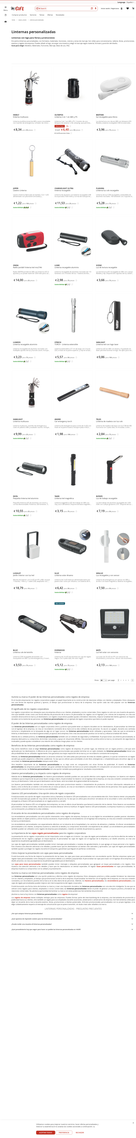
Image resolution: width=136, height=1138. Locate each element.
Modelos (28, 46)
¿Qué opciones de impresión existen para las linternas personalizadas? (36, 919)
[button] (130, 2)
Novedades (60, 15)
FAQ (67, 46)
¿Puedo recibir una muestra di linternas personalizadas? (31, 924)
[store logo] (17, 9)
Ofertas (50, 15)
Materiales (36, 46)
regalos (65, 894)
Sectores (33, 15)
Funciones (45, 46)
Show (96, 680)
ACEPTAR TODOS (45, 1132)
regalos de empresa (22, 897)
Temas (41, 15)
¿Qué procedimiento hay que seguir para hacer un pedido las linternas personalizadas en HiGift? (46, 929)
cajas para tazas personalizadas (28, 864)
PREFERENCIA (64, 1132)
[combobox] (66, 8)
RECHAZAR (80, 1132)
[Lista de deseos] (127, 8)
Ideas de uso (61, 46)
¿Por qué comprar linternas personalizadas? (27, 913)
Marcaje (52, 46)
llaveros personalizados (94, 881)
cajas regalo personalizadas (45, 833)
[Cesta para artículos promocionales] (133, 9)
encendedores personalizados (119, 881)
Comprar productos (19, 15)
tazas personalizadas (104, 866)
